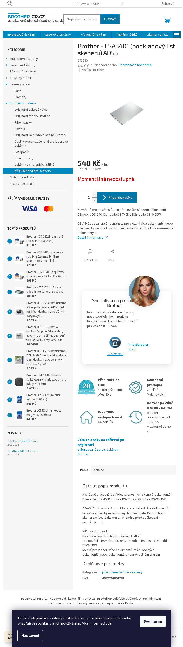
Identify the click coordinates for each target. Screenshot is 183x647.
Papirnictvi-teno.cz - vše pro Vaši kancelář (50, 598)
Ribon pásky (23, 122)
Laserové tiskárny (22, 65)
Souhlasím (153, 621)
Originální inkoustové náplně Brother (40, 135)
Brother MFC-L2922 (22, 451)
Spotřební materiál (23, 103)
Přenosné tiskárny (23, 71)
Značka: (92, 69)
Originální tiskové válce (31, 109)
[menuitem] (21, 34)
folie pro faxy (24, 158)
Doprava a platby (87, 4)
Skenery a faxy (20, 84)
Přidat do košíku (120, 197)
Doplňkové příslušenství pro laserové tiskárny (41, 143)
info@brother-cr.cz (139, 347)
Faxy (18, 90)
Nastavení (30, 635)
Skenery (20, 97)
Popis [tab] (84, 470)
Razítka (20, 129)
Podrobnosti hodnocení (135, 65)
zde (109, 623)
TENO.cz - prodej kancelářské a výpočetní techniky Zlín (122, 598)
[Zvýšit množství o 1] (94, 194)
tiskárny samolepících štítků (34, 164)
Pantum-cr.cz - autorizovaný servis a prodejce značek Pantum (92, 603)
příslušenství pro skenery (33, 171)
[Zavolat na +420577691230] (14, 3)
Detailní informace (90, 237)
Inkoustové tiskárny (24, 59)
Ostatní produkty (22, 177)
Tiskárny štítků (20, 78)
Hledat (110, 19)
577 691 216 (115, 354)
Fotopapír (22, 152)
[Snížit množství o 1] (94, 200)
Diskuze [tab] (98, 470)
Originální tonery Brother (32, 116)
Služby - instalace (22, 184)
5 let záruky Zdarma (22, 441)
